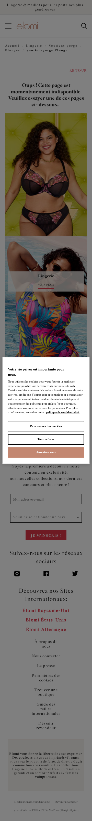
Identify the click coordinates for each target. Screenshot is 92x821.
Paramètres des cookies (46, 426)
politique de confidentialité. (62, 412)
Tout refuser (46, 439)
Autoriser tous (46, 452)
